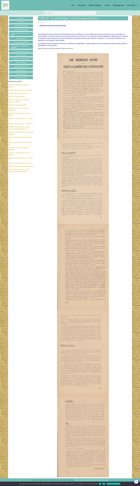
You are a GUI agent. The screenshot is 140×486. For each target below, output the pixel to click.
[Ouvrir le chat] (136, 482)
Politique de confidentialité (113, 483)
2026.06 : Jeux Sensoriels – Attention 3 (20, 123)
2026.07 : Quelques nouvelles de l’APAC (20, 90)
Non (104, 483)
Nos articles (131, 5)
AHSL (73, 5)
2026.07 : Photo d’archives (16, 96)
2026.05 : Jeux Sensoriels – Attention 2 (20, 163)
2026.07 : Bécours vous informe (18, 93)
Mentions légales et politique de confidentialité (93, 480)
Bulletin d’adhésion (95, 5)
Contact (107, 5)
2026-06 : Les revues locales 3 (17, 105)
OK (100, 483)
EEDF (76, 480)
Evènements (82, 5)
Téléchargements (118, 5)
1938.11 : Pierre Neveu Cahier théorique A (21, 166)
